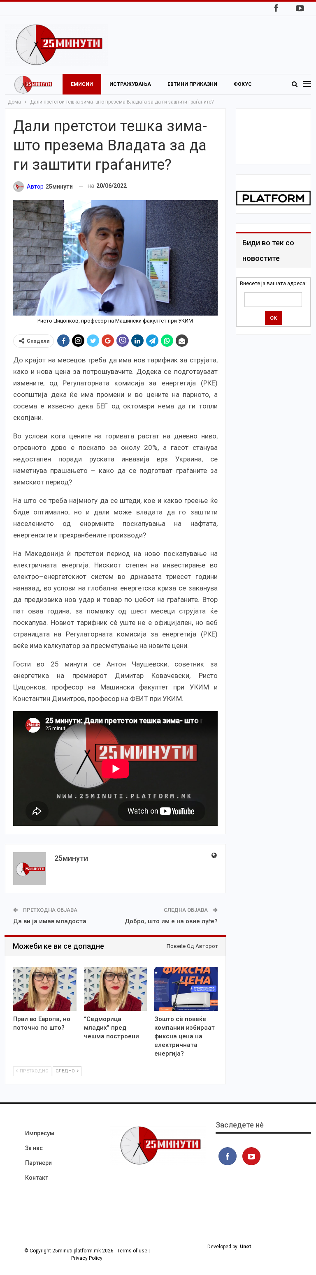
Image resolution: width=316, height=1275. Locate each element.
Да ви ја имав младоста (49, 921)
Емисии (82, 84)
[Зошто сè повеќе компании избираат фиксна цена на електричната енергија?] (186, 989)
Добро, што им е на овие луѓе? (171, 921)
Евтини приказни (192, 84)
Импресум (39, 1133)
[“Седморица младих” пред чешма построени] (115, 989)
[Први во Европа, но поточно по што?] (45, 989)
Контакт (36, 1177)
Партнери (38, 1163)
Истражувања (130, 84)
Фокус (243, 84)
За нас (34, 1148)
